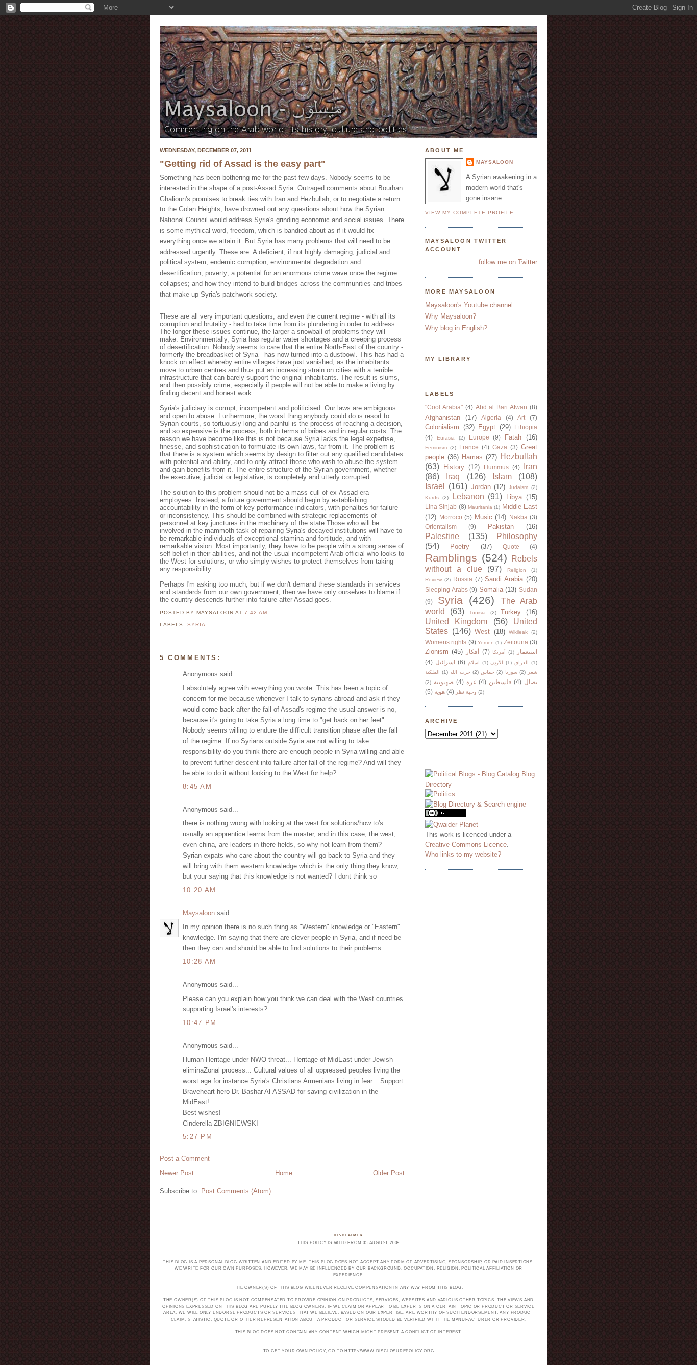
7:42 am (255, 612)
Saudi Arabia (504, 579)
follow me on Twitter (508, 262)
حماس (487, 672)
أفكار (472, 651)
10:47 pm (199, 1023)
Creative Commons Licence (466, 844)
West (482, 632)
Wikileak (518, 632)
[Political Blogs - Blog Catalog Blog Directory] (481, 784)
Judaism (518, 487)
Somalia (491, 589)
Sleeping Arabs (446, 589)
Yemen (486, 642)
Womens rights (445, 642)
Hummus (496, 467)
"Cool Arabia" (444, 407)
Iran (530, 466)
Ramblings (451, 558)
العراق (521, 662)
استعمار (527, 651)
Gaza (499, 447)
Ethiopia (525, 427)
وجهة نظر (466, 692)
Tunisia (477, 612)
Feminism (436, 447)
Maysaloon (199, 913)
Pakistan (501, 526)
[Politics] (440, 794)
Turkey (511, 612)
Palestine (442, 536)
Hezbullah (518, 456)
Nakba (518, 517)
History (453, 467)
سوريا (511, 672)
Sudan (528, 589)
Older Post (389, 1173)
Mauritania (480, 507)
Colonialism (442, 427)
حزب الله (460, 672)
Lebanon (468, 496)
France (469, 447)
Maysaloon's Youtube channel (469, 305)
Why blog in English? (456, 328)
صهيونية (444, 681)
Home (283, 1173)
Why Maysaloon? (450, 316)
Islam (502, 476)
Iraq (453, 476)
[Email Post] (270, 612)
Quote (511, 546)
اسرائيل (445, 662)
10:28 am (199, 961)
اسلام (474, 662)
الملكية (432, 672)
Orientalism (441, 526)
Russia (462, 579)
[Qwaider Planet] (451, 824)
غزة (471, 681)
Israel (435, 486)
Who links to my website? (463, 854)
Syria (196, 624)
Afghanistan (442, 417)
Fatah (513, 437)
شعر (532, 672)
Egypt (486, 427)
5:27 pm (197, 1136)
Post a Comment (185, 1158)
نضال (530, 681)
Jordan (481, 487)
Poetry (459, 546)
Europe (479, 437)
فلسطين (500, 681)
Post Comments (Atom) (236, 1191)
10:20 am (199, 890)
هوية (439, 691)
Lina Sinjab (441, 506)
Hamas (472, 457)
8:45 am (197, 786)
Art (521, 417)
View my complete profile (469, 212)
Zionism (437, 651)
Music (483, 517)
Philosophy (516, 536)
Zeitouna (516, 642)
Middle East (519, 506)
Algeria (491, 417)
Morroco (450, 517)
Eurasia (446, 438)
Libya (514, 497)
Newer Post (177, 1173)
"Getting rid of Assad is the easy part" (243, 164)
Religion (516, 570)
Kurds (432, 497)
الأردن (496, 662)
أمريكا (499, 652)
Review (433, 579)
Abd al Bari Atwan (502, 407)
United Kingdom (456, 621)
